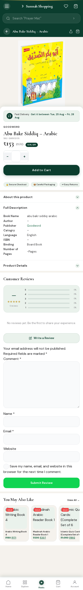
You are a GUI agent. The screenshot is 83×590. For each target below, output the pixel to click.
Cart (58, 586)
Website (9, 448)
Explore (25, 586)
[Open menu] (6, 6)
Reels (41, 587)
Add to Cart (41, 170)
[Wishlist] (66, 6)
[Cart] (76, 6)
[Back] (6, 31)
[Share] (71, 31)
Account (75, 586)
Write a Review (44, 338)
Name (9, 413)
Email (8, 431)
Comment (12, 359)
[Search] (74, 18)
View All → (73, 500)
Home (8, 586)
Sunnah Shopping (37, 6)
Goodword (11, 126)
